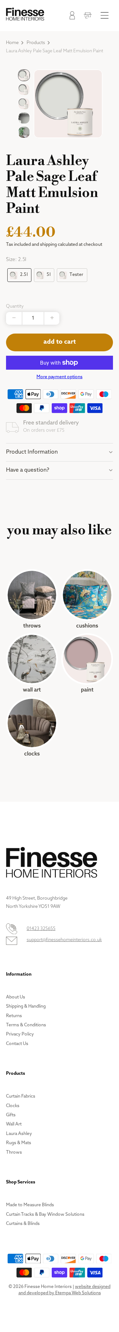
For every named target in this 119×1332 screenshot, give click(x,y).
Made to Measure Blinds (30, 1205)
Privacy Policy (20, 1034)
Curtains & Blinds (23, 1223)
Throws (32, 599)
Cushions (87, 599)
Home (12, 43)
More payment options (59, 377)
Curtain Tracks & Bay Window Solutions (45, 1214)
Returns (14, 1016)
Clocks (32, 727)
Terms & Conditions (26, 1025)
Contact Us (17, 1044)
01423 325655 (41, 929)
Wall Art (32, 663)
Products (36, 43)
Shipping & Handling (26, 1006)
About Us (15, 997)
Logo (25, 14)
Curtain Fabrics (20, 1096)
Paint (87, 663)
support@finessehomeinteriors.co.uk (64, 940)
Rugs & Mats (18, 1143)
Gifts (11, 1115)
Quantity (15, 306)
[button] (24, 75)
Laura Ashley (19, 1133)
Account (70, 16)
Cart (86, 16)
